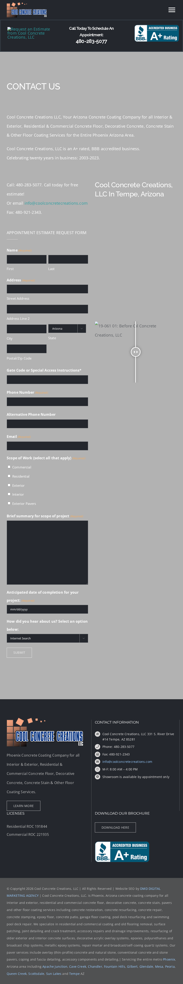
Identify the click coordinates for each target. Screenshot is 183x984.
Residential (20, 476)
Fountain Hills (114, 966)
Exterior (18, 485)
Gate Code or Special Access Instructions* (44, 370)
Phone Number (27, 392)
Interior (18, 494)
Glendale (146, 966)
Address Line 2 (18, 318)
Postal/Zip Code (19, 358)
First (10, 268)
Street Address (18, 298)
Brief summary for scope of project (45, 516)
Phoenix (169, 959)
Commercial (21, 467)
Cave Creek (77, 966)
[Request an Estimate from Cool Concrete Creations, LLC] (33, 29)
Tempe (74, 974)
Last (51, 268)
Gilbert (132, 966)
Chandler (95, 966)
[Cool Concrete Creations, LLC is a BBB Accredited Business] (156, 26)
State (52, 338)
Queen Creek (17, 974)
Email (19, 436)
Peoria (170, 966)
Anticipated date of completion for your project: (43, 596)
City (10, 338)
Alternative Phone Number (31, 414)
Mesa (159, 966)
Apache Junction (54, 966)
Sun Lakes (54, 974)
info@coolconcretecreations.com (56, 203)
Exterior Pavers (24, 503)
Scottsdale (36, 974)
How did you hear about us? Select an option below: (47, 625)
